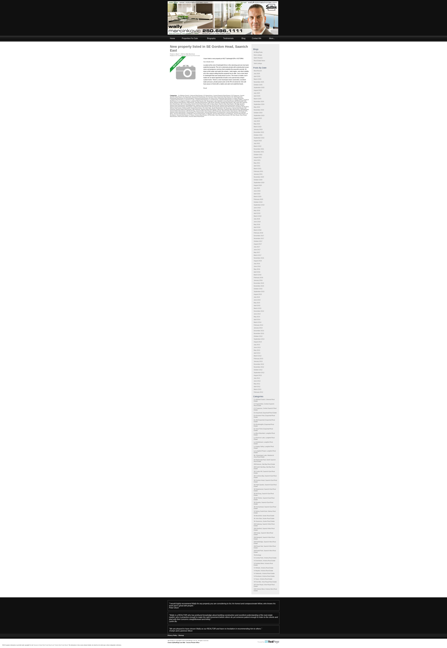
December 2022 (259, 132)
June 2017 (257, 249)
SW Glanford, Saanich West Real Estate (204, 109)
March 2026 (257, 79)
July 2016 (257, 263)
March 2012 (257, 389)
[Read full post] (186, 72)
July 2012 (257, 378)
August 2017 (258, 244)
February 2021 (258, 171)
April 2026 (257, 76)
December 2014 (259, 311)
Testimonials (228, 38)
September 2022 (259, 138)
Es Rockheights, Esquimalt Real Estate (196, 98)
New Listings (258, 55)
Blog (243, 38)
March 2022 (257, 146)
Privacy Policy (172, 635)
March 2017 (257, 255)
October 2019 (258, 202)
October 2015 (258, 289)
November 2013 (259, 333)
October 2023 (258, 113)
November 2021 (259, 152)
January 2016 (258, 280)
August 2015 (258, 294)
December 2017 (259, 235)
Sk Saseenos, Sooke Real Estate (264, 521)
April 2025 (257, 96)
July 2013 (257, 344)
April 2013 (257, 353)
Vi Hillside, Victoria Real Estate (263, 568)
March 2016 (257, 275)
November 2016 (259, 258)
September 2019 (259, 205)
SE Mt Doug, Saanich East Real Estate (223, 105)
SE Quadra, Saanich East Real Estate (197, 106)
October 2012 (258, 370)
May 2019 (257, 210)
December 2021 (259, 149)
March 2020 (257, 196)
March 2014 (257, 322)
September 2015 (259, 291)
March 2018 (257, 230)
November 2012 (259, 367)
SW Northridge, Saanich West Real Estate (199, 111)
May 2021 (257, 163)
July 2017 (257, 247)
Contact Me (256, 38)
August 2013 (258, 342)
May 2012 (257, 384)
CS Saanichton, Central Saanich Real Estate (216, 95)
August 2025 (258, 90)
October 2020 (258, 180)
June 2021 (257, 160)
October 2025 (258, 85)
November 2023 (259, 110)
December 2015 (259, 283)
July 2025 (257, 93)
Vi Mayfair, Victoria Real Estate (263, 570)
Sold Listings (258, 63)
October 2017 (258, 241)
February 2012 (258, 392)
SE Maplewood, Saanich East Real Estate (198, 105)
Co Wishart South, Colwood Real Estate (190, 95)
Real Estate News (259, 60)
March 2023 (257, 127)
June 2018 (257, 222)
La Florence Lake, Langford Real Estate (196, 99)
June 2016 (257, 266)
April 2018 (257, 227)
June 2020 (257, 191)
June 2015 (257, 300)
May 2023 (257, 124)
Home (172, 38)
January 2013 (258, 361)
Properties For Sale (190, 38)
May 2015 (257, 303)
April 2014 (257, 319)
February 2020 (258, 199)
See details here (208, 62)
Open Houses (258, 58)
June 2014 (257, 314)
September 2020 (259, 182)
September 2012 (259, 372)
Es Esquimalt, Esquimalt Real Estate (265, 413)
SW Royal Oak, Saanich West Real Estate (225, 111)
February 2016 (258, 277)
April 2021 (257, 166)
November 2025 (259, 82)
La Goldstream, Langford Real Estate (220, 99)
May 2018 (257, 224)
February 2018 (258, 233)
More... (272, 38)
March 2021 (257, 168)
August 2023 (258, 118)
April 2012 (257, 386)
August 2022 (258, 140)
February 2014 (258, 325)
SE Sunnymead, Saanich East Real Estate (222, 106)
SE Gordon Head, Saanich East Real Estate (187, 55)
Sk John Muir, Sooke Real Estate (264, 518)
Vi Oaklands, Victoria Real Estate (264, 573)
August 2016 (258, 261)
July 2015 (257, 297)
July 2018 (257, 219)
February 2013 (258, 358)
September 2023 (259, 115)
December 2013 (259, 331)
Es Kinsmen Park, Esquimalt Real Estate (218, 97)
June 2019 (257, 208)
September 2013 (259, 339)
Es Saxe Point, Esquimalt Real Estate (220, 98)
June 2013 (257, 347)
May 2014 (257, 317)
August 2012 (258, 375)
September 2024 (259, 104)
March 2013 (257, 356)
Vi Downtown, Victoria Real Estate (264, 560)
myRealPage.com (268, 641)
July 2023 (257, 121)
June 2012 (257, 381)
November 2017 (259, 238)
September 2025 (259, 87)
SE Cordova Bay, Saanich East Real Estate (194, 104)
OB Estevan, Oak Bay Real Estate (264, 464)
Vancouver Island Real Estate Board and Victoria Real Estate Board (51, 645)
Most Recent (258, 71)
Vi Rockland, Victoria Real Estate (264, 576)
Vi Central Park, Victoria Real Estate (265, 558)
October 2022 (258, 135)
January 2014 (258, 328)
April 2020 (257, 194)
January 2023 (258, 129)
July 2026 (257, 73)
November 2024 (259, 101)
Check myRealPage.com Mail (176, 642)
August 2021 (258, 157)
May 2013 (257, 350)
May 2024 (257, 107)
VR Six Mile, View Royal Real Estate (265, 582)
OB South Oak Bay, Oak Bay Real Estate (220, 102)
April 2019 (257, 213)
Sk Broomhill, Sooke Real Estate (264, 516)
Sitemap (181, 635)
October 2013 (258, 336)
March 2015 (257, 308)
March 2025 (257, 99)
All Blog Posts (258, 52)
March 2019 (257, 216)
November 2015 (259, 286)
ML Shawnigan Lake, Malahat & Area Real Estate (264, 456)
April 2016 (257, 272)
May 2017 (257, 252)
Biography (211, 38)
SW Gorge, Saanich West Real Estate (228, 109)
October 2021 (258, 154)
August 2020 (258, 185)
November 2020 (259, 177)
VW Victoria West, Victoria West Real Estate (191, 116)
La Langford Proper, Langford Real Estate (191, 101)
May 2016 (257, 269)
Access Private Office (192, 642)
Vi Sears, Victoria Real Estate (263, 579)
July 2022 (257, 143)
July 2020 (257, 188)
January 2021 (258, 174)
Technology (257, 555)
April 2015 (257, 305)
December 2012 (259, 364)
